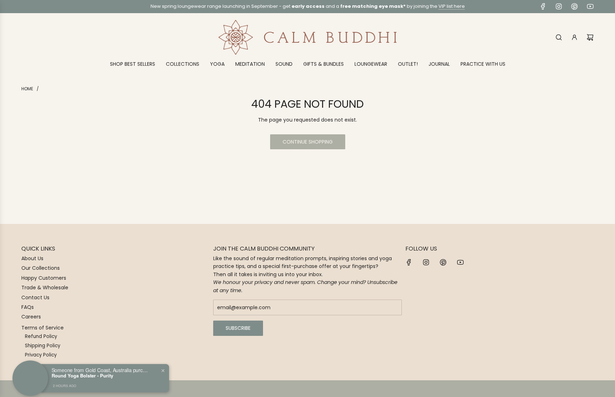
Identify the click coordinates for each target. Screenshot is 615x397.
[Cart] (590, 37)
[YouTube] (590, 6)
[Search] (559, 37)
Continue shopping (308, 141)
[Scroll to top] (600, 389)
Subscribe (238, 328)
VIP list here (451, 6)
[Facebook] (543, 6)
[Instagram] (559, 6)
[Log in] (574, 37)
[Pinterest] (574, 6)
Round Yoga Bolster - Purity (82, 371)
